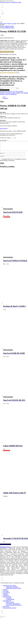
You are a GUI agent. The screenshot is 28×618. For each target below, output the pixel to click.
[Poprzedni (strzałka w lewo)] (0, 617)
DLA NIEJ (15, 91)
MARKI (5, 589)
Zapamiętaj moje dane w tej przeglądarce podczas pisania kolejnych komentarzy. (13, 159)
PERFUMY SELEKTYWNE (13, 588)
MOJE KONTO (7, 596)
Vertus (6, 94)
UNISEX (18, 93)
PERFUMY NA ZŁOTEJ (9, 585)
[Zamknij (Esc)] (5, 616)
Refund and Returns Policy (9, 607)
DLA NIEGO (8, 91)
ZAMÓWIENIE (10, 599)
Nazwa (2, 153)
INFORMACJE (7, 601)
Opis (4, 97)
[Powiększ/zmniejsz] (0, 616)
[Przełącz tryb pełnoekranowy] (2, 616)
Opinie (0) (5, 98)
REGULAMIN (10, 602)
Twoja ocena (3, 137)
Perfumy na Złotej (11, 23)
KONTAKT (6, 606)
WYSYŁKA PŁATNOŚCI (13, 603)
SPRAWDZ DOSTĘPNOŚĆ (7, 51)
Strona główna (3, 23)
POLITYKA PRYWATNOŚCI (14, 605)
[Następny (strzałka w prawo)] (2, 617)
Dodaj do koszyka (5, 90)
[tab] (15, 97)
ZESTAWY (6, 595)
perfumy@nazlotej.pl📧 (9, 72)
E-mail (2, 156)
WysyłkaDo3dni (12, 94)
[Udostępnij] (3, 616)
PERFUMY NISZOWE (12, 587)
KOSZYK (8, 598)
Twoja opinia (3, 140)
